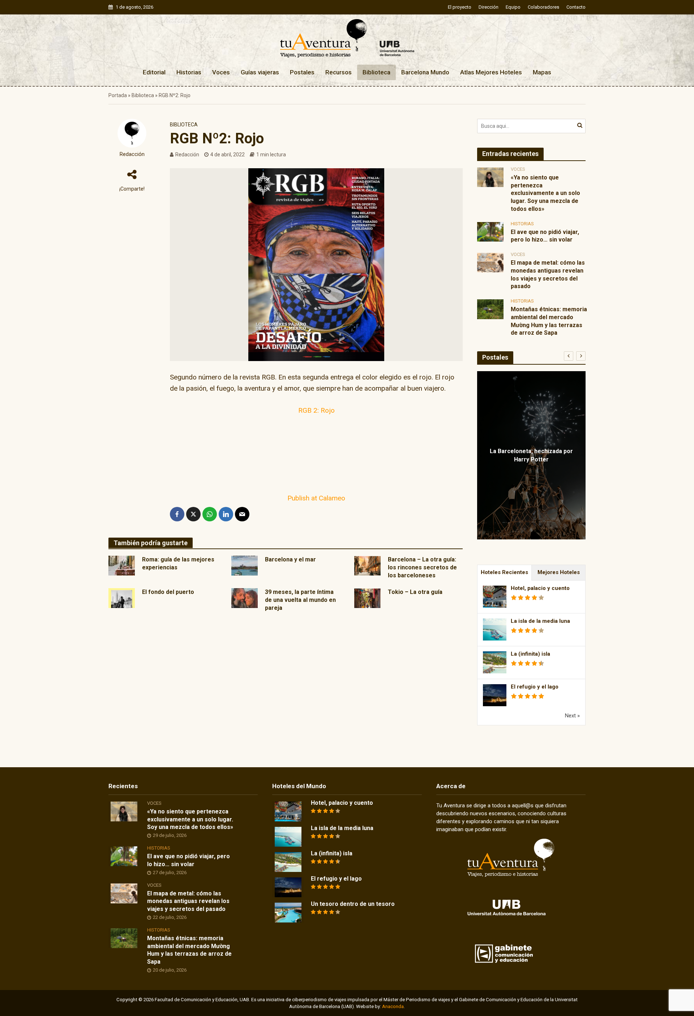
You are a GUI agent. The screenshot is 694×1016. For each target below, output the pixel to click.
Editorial (154, 72)
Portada (117, 95)
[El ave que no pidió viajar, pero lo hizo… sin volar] (490, 231)
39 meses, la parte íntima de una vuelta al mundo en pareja (300, 600)
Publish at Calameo (316, 498)
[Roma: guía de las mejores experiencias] (121, 565)
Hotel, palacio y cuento (540, 588)
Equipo (513, 7)
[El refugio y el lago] (288, 886)
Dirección (488, 7)
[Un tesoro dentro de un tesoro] (288, 912)
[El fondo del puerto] (121, 598)
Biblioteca (376, 72)
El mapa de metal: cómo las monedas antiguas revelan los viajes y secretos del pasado (548, 274)
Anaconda (393, 1006)
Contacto (576, 7)
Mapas (542, 72)
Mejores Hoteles (558, 572)
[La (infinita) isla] (288, 861)
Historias (188, 72)
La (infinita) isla (530, 654)
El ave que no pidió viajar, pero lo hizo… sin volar (545, 236)
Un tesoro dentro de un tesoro (353, 903)
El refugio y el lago (534, 686)
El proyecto (459, 7)
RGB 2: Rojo (316, 410)
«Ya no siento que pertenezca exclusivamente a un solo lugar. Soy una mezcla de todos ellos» (545, 193)
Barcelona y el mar (290, 559)
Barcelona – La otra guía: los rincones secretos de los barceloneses (422, 567)
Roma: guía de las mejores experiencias (178, 563)
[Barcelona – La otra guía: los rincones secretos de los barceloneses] (367, 565)
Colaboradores (543, 7)
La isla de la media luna (540, 621)
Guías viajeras (260, 72)
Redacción (132, 154)
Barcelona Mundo (425, 72)
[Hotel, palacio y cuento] (288, 811)
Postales (302, 72)
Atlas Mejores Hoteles (491, 72)
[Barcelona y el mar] (244, 565)
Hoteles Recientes (504, 572)
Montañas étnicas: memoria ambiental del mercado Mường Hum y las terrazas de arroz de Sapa (549, 321)
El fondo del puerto (168, 592)
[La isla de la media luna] (288, 836)
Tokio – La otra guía (415, 592)
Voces (221, 72)
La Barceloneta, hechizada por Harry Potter (531, 455)
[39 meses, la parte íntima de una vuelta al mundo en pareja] (244, 598)
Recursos (338, 72)
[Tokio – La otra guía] (367, 598)
